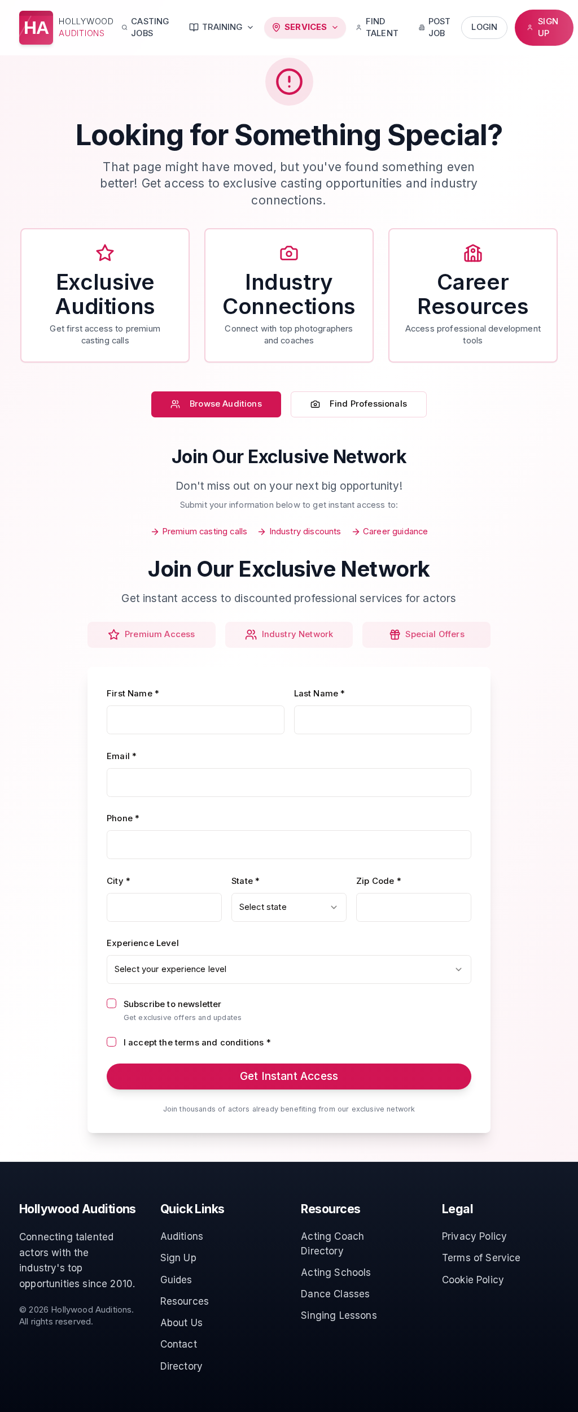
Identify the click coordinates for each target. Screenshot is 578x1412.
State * (245, 881)
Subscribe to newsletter (173, 1004)
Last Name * (319, 693)
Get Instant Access (289, 1076)
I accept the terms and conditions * (197, 1043)
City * (118, 881)
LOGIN (484, 27)
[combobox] (289, 907)
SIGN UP (548, 27)
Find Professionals (368, 404)
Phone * (123, 818)
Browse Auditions (226, 404)
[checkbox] (111, 1003)
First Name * (133, 693)
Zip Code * (378, 881)
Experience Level (143, 943)
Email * (122, 756)
